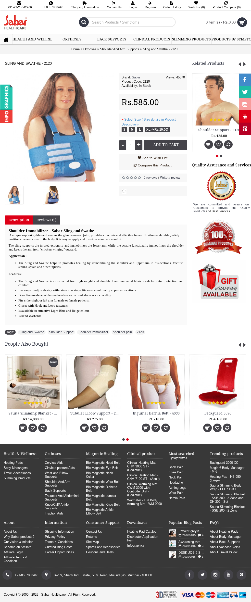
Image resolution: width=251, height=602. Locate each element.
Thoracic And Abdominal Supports (62, 497)
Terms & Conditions (59, 542)
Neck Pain (176, 477)
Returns (91, 537)
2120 (140, 332)
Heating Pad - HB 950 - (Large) (226, 478)
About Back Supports (225, 542)
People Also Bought (26, 344)
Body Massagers (16, 468)
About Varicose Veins (225, 547)
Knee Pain (176, 472)
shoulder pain (122, 332)
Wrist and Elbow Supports (56, 474)
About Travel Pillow (223, 552)
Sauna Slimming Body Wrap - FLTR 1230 (225, 487)
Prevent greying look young (191, 531)
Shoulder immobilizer (93, 332)
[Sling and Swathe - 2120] (16, 193)
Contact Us (94, 531)
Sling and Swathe (31, 332)
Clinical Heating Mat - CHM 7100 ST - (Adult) (143, 477)
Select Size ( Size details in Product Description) (149, 122)
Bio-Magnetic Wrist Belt (103, 482)
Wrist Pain (176, 493)
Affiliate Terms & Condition (15, 559)
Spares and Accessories (103, 547)
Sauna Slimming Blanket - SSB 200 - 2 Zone (227, 508)
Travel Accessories (17, 473)
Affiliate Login (13, 552)
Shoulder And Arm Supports (57, 483)
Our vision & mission (18, 542)
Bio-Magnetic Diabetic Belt (101, 488)
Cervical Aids (54, 462)
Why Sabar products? (19, 537)
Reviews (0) (47, 220)
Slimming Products (17, 478)
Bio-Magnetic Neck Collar (99, 474)
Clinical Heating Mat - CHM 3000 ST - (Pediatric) (142, 466)
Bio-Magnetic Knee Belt (103, 504)
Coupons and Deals (100, 552)
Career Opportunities (59, 552)
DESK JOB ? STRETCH (191, 552)
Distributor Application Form (142, 538)
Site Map (92, 542)
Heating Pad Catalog (141, 531)
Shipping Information (59, 531)
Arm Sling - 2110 (219, 130)
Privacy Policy (55, 537)
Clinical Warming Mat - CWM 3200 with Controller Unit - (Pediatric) (143, 489)
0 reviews (150, 177)
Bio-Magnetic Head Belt (103, 462)
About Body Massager (225, 537)
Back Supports (55, 490)
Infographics (136, 545)
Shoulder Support (61, 332)
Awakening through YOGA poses (191, 542)
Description (19, 220)
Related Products (208, 63)
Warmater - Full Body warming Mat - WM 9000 (144, 502)
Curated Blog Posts (59, 547)
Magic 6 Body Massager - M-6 (88, 413)
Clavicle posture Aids (60, 468)
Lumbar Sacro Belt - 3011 (149, 413)
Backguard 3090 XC (210, 413)
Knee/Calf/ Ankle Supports (57, 506)
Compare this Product (155, 165)
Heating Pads (13, 462)
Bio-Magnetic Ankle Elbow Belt (99, 511)
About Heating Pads (224, 531)
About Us (10, 531)
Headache (176, 482)
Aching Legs (177, 487)
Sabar (136, 77)
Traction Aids (54, 513)
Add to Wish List (154, 158)
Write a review (170, 177)
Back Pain (176, 467)
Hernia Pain (177, 498)
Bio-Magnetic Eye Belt (102, 468)
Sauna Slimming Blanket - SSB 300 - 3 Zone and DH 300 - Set (227, 497)
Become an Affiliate (17, 547)
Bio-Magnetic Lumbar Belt (101, 497)
